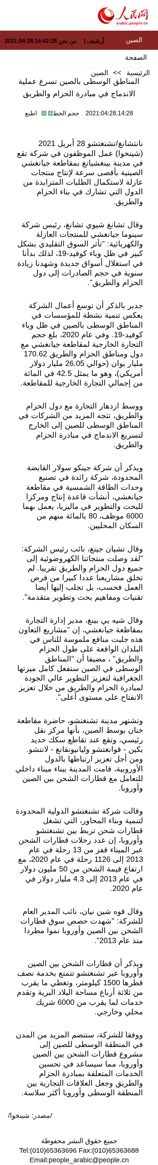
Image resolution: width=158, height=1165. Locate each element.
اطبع (31, 113)
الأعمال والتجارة (54, 65)
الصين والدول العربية (110, 65)
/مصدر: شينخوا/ (30, 1115)
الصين (134, 40)
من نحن (67, 41)
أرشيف (95, 41)
